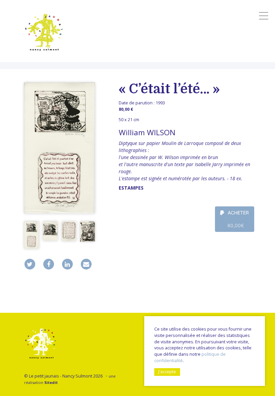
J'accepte (167, 372)
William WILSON (147, 132)
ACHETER (237, 219)
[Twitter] (29, 264)
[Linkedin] (67, 264)
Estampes (131, 188)
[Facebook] (48, 264)
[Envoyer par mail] (86, 264)
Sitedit (51, 382)
